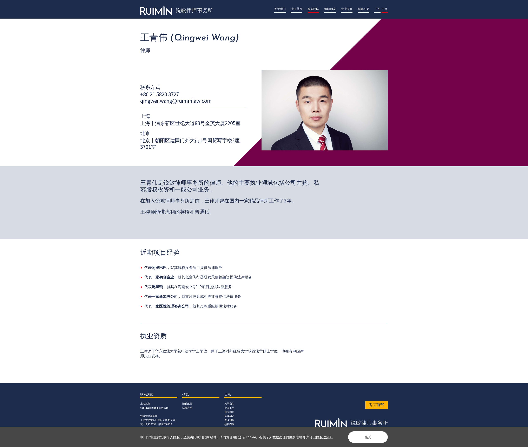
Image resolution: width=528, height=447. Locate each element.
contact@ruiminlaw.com (154, 407)
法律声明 (187, 407)
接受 (368, 437)
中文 (385, 8)
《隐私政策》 (323, 437)
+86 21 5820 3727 (159, 94)
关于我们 (229, 403)
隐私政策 (187, 403)
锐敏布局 (229, 424)
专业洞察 (229, 420)
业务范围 (229, 407)
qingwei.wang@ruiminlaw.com (176, 101)
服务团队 (229, 411)
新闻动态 (229, 416)
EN (378, 9)
